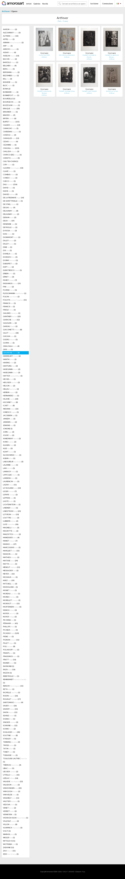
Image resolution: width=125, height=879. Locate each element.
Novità (45, 4)
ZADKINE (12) (8, 847)
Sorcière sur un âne (112, 91)
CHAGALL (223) (11, 148)
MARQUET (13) (11, 551)
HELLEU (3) (11, 389)
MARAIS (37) (9, 544)
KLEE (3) (8, 448)
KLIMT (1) (9, 452)
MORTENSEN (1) (12, 607)
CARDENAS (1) (12, 132)
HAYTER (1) (12, 376)
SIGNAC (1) (9, 719)
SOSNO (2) (9, 729)
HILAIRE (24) (10, 399)
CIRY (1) (8, 165)
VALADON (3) (11, 785)
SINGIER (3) (10, 722)
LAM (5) (9, 468)
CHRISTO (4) (11, 158)
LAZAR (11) (10, 485)
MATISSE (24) (10, 561)
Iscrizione (94, 3)
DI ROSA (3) (10, 231)
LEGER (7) (10, 491)
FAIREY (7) (10, 280)
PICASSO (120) (11, 633)
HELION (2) (9, 386)
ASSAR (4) (9, 52)
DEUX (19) (8, 221)
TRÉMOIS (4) (12, 765)
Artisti (28, 4)
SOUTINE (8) (10, 735)
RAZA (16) (9, 669)
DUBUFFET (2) (10, 264)
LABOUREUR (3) (13, 462)
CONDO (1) (10, 178)
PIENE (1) (8, 636)
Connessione (107, 3)
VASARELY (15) (11, 798)
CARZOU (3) (9, 135)
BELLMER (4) (9, 66)
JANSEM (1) (9, 419)
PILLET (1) (9, 643)
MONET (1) (10, 590)
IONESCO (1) (11, 412)
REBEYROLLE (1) (11, 676)
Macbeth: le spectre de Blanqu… (112, 56)
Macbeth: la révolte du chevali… (89, 56)
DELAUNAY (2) (11, 214)
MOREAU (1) (11, 594)
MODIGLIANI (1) (10, 587)
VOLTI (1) (7, 831)
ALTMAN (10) (10, 36)
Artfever (6, 11)
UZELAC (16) (10, 778)
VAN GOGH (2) (11, 791)
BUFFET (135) (11, 122)
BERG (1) (9, 69)
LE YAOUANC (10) (12, 488)
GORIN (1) (9, 343)
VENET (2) (9, 808)
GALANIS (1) (11, 313)
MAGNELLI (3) (11, 528)
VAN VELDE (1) (11, 795)
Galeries (36, 4)
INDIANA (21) (10, 409)
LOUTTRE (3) (11, 518)
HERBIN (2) (10, 392)
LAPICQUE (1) (11, 475)
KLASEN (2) (9, 445)
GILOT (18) (11, 333)
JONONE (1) (7, 429)
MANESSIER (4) (11, 537)
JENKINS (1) (9, 425)
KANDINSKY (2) (12, 438)
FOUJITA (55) (15, 300)
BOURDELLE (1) (9, 99)
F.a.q (83, 872)
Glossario (78, 872)
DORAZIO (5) (10, 257)
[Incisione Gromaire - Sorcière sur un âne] (112, 76)
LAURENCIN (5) (11, 481)
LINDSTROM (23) (12, 511)
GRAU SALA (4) (11, 346)
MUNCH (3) (10, 610)
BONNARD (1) (10, 92)
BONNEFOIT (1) (11, 95)
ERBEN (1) (9, 273)
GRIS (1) (8, 349)
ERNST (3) (8, 277)
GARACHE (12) (11, 320)
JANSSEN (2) (10, 422)
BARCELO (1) (10, 62)
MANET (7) (10, 541)
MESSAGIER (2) (10, 570)
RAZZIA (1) (7, 673)
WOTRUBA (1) (10, 844)
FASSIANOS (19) (12, 283)
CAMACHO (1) (10, 128)
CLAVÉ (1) (9, 171)
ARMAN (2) (13, 42)
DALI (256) (10, 184)
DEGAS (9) (9, 207)
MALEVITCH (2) (12, 534)
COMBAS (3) (10, 174)
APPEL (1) (9, 39)
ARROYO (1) (11, 49)
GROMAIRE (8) (11, 353)
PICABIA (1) (10, 630)
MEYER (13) (9, 574)
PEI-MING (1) (9, 620)
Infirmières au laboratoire (67, 55)
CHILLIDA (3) (11, 151)
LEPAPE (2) (10, 495)
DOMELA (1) (10, 254)
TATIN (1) (9, 748)
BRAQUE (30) (11, 108)
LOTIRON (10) (11, 514)
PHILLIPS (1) (10, 627)
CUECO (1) (9, 181)
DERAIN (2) (9, 217)
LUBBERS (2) (10, 521)
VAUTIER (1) (11, 801)
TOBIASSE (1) (10, 755)
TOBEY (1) (9, 752)
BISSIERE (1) (10, 82)
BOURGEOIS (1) (11, 102)
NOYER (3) (10, 613)
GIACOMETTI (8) (12, 330)
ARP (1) (8, 46)
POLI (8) (9, 646)
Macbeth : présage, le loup (67, 91)
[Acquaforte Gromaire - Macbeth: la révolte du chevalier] (89, 39)
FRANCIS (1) (9, 303)
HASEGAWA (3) (11, 372)
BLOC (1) (8, 85)
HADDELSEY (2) (12, 356)
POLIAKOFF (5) (11, 650)
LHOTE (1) (9, 501)
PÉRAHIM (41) (10, 623)
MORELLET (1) (11, 600)
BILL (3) (7, 79)
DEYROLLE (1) (10, 227)
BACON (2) (10, 59)
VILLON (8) (10, 824)
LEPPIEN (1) (9, 498)
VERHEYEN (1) (9, 814)
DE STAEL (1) (10, 204)
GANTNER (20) (12, 316)
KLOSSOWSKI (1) (12, 455)
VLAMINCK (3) (12, 828)
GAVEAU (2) (10, 326)
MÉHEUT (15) (11, 567)
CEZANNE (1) (9, 145)
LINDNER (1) (10, 508)
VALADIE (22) (13, 781)
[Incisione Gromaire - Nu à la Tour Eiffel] (44, 39)
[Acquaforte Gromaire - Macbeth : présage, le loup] (67, 76)
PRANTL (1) (9, 653)
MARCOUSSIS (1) (12, 547)
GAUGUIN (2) (10, 323)
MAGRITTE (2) (10, 531)
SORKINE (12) (10, 725)
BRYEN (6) (9, 118)
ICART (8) (9, 405)
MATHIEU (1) (11, 557)
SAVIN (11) (10, 712)
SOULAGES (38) (11, 732)
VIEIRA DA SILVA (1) (15, 818)
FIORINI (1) (10, 290)
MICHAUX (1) (10, 577)
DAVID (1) (9, 188)
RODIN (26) (10, 696)
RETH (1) (8, 689)
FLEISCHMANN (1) (14, 293)
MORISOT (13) (11, 603)
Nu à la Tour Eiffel (44, 55)
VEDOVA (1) (10, 804)
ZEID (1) (11, 854)
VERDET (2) (10, 811)
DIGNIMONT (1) (11, 237)
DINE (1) (7, 247)
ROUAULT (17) (12, 699)
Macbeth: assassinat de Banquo (44, 92)
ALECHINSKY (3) (12, 33)
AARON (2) (10, 29)
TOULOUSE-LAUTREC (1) (15, 760)
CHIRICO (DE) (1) (12, 155)
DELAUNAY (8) (10, 211)
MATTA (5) (10, 564)
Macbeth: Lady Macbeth (89, 91)
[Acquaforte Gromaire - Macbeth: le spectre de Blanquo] (112, 39)
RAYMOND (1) (8, 666)
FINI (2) (8, 287)
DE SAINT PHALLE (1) (13, 201)
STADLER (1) (9, 739)
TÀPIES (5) (9, 745)
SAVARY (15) (10, 709)
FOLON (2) (11, 297)
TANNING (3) (11, 742)
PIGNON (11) (11, 640)
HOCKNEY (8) (10, 402)
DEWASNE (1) (10, 224)
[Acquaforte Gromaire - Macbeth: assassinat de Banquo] (44, 76)
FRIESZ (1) (9, 310)
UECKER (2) (10, 771)
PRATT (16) (9, 660)
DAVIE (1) (8, 191)
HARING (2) (9, 363)
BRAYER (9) (9, 115)
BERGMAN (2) (11, 72)
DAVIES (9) (10, 194)
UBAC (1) (8, 768)
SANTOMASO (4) (13, 702)
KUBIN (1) (9, 458)
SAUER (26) (10, 706)
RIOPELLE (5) (11, 692)
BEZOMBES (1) (11, 75)
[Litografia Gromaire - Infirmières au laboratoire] (66, 39)
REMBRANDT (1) (14, 681)
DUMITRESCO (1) (12, 270)
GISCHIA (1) (9, 336)
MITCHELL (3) (10, 584)
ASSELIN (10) (11, 56)
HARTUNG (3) (10, 366)
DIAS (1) (8, 234)
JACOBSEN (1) (10, 415)
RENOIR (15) (13, 686)
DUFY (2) (8, 267)
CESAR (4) (10, 141)
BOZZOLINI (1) (11, 105)
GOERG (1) (10, 339)
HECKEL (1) (9, 379)
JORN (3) (8, 432)
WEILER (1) (9, 837)
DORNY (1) (10, 260)
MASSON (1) (10, 554)
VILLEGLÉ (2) (11, 821)
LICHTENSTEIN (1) (12, 504)
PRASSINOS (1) (11, 656)
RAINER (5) (9, 663)
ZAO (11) (9, 851)
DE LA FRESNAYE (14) (13, 198)
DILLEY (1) (9, 244)
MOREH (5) (10, 597)
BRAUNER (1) (10, 112)
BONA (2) (6, 89)
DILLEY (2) (9, 240)
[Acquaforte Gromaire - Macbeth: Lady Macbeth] (89, 76)
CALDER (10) (11, 125)
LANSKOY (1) (10, 471)
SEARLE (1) (9, 715)
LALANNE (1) (10, 465)
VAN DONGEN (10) (12, 788)
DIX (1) (7, 250)
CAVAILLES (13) (11, 138)
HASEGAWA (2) (11, 369)
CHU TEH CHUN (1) (10, 161)
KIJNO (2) (9, 442)
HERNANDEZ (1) (11, 396)
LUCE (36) (10, 524)
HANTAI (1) (9, 359)
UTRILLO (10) (11, 775)
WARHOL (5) (10, 834)
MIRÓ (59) (8, 580)
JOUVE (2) (8, 435)
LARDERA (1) (10, 478)
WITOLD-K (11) (9, 841)
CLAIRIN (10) (13, 168)
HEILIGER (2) (11, 382)
